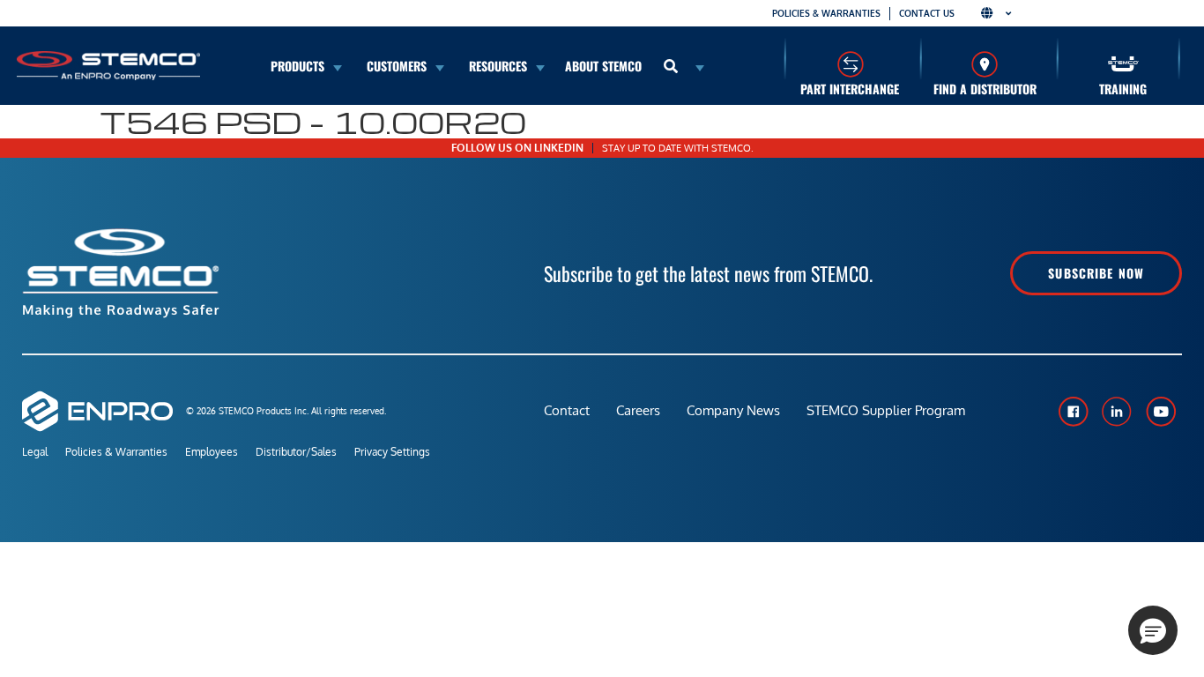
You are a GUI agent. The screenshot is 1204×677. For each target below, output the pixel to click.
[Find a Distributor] (985, 63)
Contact (567, 410)
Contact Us (927, 13)
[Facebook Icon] (1073, 412)
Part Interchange (849, 88)
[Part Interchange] (850, 63)
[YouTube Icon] (1161, 412)
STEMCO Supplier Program (885, 410)
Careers (638, 410)
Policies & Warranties (826, 13)
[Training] (1123, 63)
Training (1123, 88)
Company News (733, 410)
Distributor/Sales (296, 451)
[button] (1153, 630)
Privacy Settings (392, 451)
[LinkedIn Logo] (1117, 412)
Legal (35, 451)
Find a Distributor (985, 88)
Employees (211, 451)
